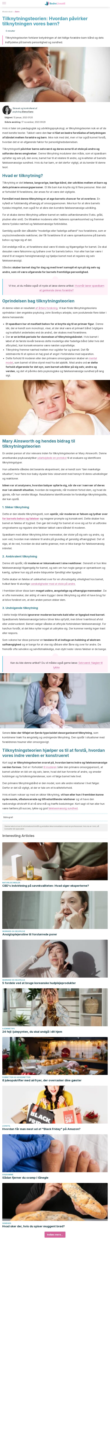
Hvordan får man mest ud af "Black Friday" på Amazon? (41, 1129)
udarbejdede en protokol (52, 457)
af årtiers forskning (46, 308)
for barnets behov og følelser (20, 518)
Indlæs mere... (55, 1234)
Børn (17, 12)
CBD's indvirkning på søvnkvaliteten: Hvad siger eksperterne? (45, 885)
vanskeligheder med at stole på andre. (53, 583)
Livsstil (6, 1126)
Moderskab (7, 12)
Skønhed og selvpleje (13, 931)
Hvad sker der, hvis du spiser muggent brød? (33, 1226)
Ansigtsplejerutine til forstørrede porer (29, 934)
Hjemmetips (8, 1029)
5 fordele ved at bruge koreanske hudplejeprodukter (39, 983)
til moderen (50, 767)
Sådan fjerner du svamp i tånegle (25, 1177)
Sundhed (6, 1223)
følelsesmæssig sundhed (63, 808)
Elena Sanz (27, 111)
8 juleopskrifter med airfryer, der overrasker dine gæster (41, 1080)
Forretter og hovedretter (16, 1077)
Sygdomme (7, 1175)
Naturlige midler (11, 883)
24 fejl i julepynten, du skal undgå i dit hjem (32, 1031)
